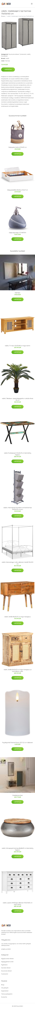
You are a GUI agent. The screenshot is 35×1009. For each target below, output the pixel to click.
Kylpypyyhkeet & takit (7, 961)
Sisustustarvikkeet (14, 54)
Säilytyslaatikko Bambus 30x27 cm (17, 190)
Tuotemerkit (23, 54)
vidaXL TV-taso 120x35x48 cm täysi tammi (17, 345)
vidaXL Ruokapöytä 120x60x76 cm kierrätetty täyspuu (17, 454)
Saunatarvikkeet (5, 968)
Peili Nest (17, 293)
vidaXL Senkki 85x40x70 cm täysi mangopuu (17, 617)
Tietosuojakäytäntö (6, 994)
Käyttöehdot (4, 991)
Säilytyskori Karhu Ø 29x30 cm (17, 147)
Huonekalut (4, 56)
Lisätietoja (8, 69)
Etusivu (3, 16)
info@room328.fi (6, 949)
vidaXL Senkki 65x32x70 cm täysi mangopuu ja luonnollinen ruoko (17, 670)
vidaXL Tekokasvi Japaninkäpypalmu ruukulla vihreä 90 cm (17, 399)
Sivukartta (4, 997)
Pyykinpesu (4, 965)
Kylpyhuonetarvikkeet (7, 958)
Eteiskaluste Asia (18, 795)
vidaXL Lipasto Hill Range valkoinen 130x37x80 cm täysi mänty (17, 903)
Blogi (2, 985)
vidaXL (29, 54)
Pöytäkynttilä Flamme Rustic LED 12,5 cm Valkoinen (17, 742)
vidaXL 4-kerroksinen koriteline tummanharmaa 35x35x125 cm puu (17, 508)
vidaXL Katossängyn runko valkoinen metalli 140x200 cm (17, 563)
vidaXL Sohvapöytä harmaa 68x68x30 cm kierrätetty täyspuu (17, 849)
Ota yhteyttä (4, 988)
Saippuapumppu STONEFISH (17, 232)
